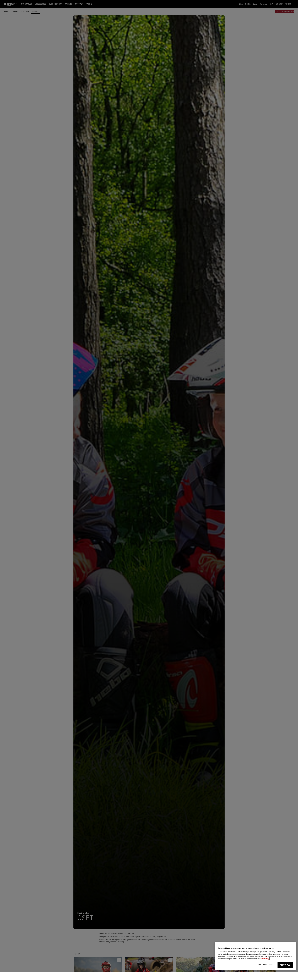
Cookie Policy (265, 959)
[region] (255, 956)
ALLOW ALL (285, 965)
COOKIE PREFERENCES (265, 964)
